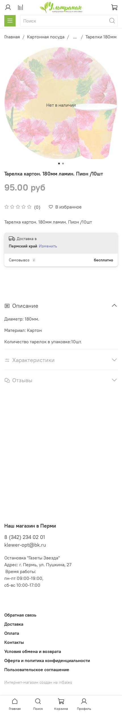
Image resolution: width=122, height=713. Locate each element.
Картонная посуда (45, 37)
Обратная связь (20, 615)
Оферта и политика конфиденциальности (47, 660)
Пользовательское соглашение (36, 669)
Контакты (14, 642)
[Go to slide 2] (63, 163)
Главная (12, 37)
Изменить (48, 246)
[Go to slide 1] (59, 163)
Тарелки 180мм (101, 37)
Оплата (11, 633)
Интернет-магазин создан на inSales (38, 682)
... (75, 36)
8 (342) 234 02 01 (24, 537)
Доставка (13, 624)
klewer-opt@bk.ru (25, 545)
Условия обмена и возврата (32, 651)
